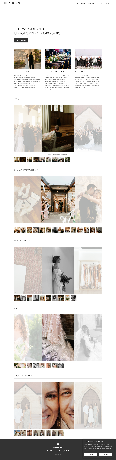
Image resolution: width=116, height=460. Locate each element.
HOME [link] (71, 3)
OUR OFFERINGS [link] (81, 3)
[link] (12, 3)
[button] (101, 3)
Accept (106, 454)
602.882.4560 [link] (58, 454)
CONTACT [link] (109, 3)
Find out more (21, 40)
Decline (91, 454)
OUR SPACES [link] (92, 3)
